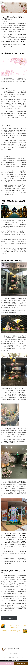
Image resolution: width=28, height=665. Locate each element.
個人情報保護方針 (13, 653)
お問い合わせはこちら (9, 618)
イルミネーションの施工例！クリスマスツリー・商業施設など (16, 626)
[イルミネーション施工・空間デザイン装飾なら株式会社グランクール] (10, 650)
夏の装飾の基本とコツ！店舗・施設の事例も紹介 (12, 631)
